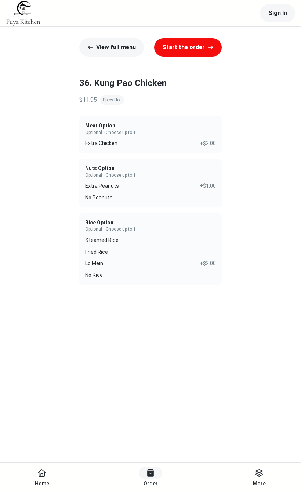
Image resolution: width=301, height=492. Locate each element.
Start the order (183, 47)
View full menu (116, 47)
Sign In (277, 13)
